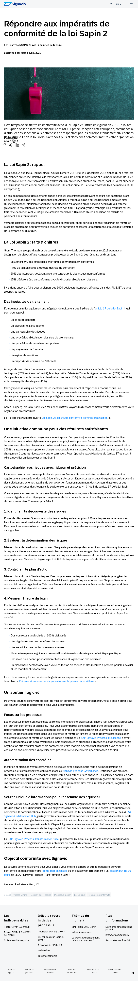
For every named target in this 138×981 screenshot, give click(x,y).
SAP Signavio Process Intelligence (101, 737)
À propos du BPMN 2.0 (50, 945)
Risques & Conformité (99, 894)
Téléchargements (47, 956)
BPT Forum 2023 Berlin (84, 927)
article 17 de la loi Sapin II (110, 308)
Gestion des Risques (41, 894)
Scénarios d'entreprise (16, 940)
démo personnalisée (54, 870)
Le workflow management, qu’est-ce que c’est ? (86, 939)
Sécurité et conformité (118, 940)
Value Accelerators (82, 932)
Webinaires (44, 950)
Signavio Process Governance (80, 771)
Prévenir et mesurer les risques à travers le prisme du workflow (56, 681)
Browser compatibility (117, 935)
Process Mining (19, 894)
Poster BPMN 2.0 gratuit (17, 927)
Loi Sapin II (79, 894)
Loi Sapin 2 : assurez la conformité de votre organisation (75, 417)
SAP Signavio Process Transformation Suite (33, 839)
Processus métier (62, 894)
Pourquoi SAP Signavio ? (51, 931)
